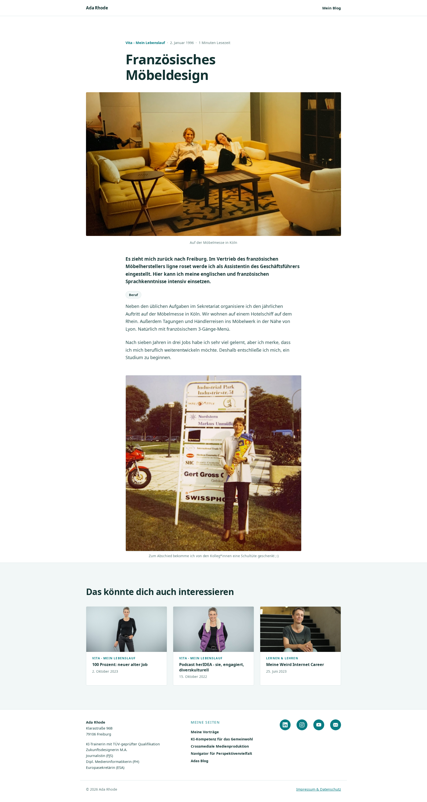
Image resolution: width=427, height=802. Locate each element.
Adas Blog (199, 760)
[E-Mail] (335, 724)
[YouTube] (318, 724)
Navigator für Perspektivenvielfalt (221, 753)
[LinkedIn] (285, 724)
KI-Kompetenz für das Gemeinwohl (222, 739)
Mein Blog (331, 7)
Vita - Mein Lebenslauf (145, 42)
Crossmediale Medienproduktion (220, 746)
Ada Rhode (97, 8)
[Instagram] (302, 724)
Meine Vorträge (205, 732)
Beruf (133, 295)
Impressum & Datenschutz (318, 789)
